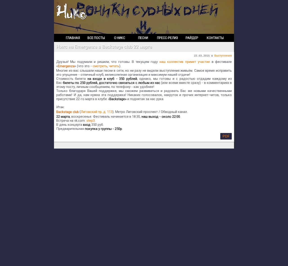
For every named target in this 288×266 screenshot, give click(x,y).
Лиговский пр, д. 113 (96, 112)
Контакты (215, 38)
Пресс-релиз (167, 38)
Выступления (223, 55)
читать (114, 66)
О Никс (119, 38)
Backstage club (67, 112)
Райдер (192, 38)
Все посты (96, 38)
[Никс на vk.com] (218, 4)
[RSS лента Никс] (229, 4)
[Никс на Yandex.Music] (226, 4)
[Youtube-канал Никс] (214, 4)
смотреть (100, 66)
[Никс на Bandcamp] (209, 4)
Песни (143, 38)
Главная (73, 38)
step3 (90, 121)
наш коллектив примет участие (185, 62)
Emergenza (66, 66)
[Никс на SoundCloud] (223, 4)
